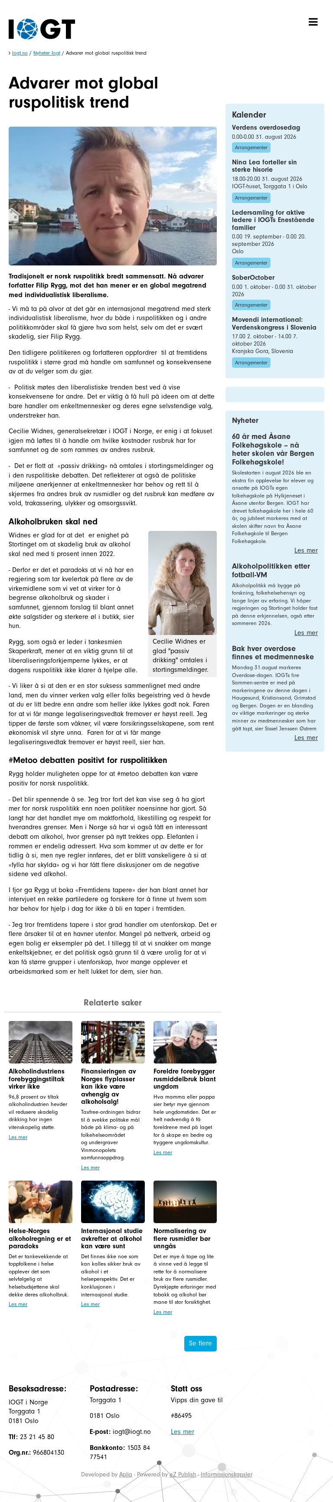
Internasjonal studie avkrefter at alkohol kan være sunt (112, 1238)
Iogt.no (20, 53)
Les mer (18, 1137)
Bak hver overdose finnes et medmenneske (273, 653)
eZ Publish (183, 1474)
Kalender (249, 115)
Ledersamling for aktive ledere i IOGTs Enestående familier (273, 220)
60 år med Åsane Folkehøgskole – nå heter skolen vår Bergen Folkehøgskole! (273, 449)
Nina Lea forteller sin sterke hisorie (264, 166)
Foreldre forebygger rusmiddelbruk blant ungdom (184, 1078)
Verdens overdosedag (266, 127)
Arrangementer (251, 147)
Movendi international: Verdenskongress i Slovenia (274, 323)
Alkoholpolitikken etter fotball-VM (271, 570)
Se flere (200, 1343)
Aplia (125, 1474)
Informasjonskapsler (226, 1474)
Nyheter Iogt (46, 53)
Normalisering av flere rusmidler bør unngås (181, 1238)
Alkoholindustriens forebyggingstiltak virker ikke (37, 1078)
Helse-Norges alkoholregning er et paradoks (40, 1238)
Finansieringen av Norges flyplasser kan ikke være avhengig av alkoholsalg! (108, 1086)
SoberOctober (253, 277)
